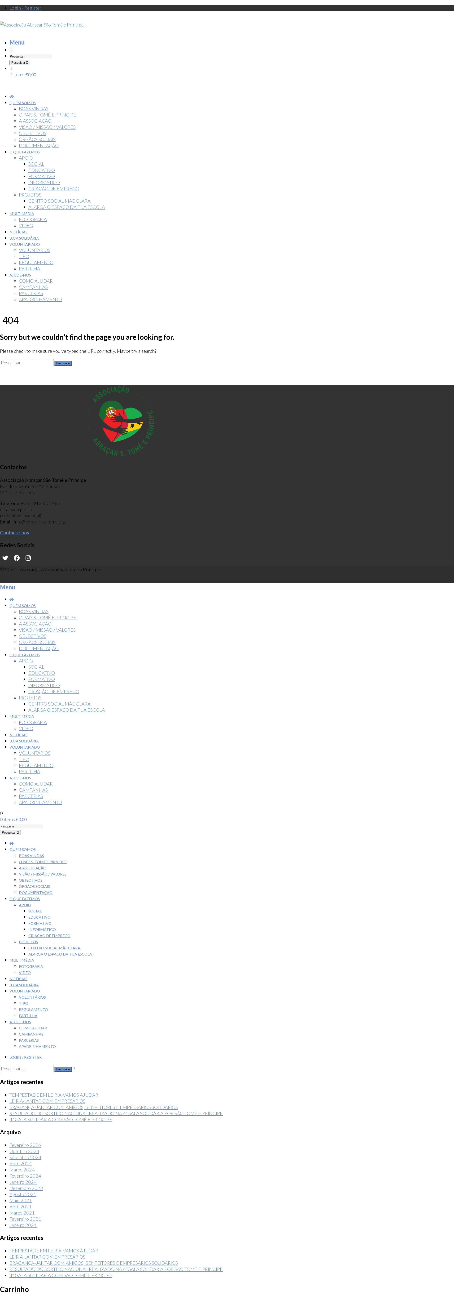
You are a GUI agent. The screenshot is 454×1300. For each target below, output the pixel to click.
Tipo (23, 1003)
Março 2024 (22, 1169)
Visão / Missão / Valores (42, 874)
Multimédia (21, 960)
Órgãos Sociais (34, 886)
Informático (42, 929)
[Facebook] (17, 558)
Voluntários (32, 997)
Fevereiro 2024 (25, 1176)
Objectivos (30, 880)
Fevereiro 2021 (25, 1219)
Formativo (40, 923)
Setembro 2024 (25, 1157)
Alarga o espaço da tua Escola (60, 954)
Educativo (39, 917)
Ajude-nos (20, 1021)
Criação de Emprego (49, 935)
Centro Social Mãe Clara (54, 948)
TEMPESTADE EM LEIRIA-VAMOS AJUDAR (53, 1095)
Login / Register (25, 8)
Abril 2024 (20, 1163)
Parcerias (29, 1040)
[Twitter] (5, 558)
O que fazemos (24, 898)
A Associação (32, 868)
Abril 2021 (20, 1206)
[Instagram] (28, 558)
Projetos (28, 941)
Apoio (25, 904)
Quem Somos (22, 849)
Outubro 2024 (24, 1151)
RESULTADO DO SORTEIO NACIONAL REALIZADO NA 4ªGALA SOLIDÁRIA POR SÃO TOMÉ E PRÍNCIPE (116, 1113)
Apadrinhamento (37, 1046)
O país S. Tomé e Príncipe (43, 861)
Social (35, 911)
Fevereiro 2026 (25, 1145)
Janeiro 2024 (23, 1182)
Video (25, 972)
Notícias (18, 978)
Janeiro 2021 (23, 1225)
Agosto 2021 (22, 1194)
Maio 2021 (20, 1200)
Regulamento (33, 1009)
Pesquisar (18, 62)
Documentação (35, 892)
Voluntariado (24, 991)
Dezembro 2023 (26, 1188)
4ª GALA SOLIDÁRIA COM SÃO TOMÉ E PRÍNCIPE (60, 1119)
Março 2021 (22, 1212)
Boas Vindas (31, 855)
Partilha (28, 1015)
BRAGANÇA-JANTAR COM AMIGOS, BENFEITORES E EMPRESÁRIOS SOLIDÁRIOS (93, 1107)
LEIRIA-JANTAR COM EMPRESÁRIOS (47, 1101)
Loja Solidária (24, 985)
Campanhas (31, 1034)
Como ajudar (33, 1028)
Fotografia (31, 966)
